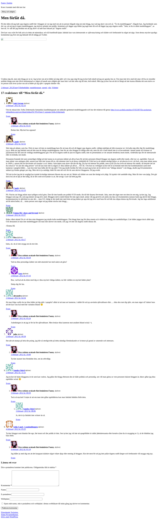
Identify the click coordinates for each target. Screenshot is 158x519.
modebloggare (35, 88)
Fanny (15, 88)
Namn (3, 490)
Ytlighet (21, 88)
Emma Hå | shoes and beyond (25, 213)
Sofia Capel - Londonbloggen (25, 427)
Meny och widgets (8, 12)
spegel (44, 88)
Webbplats (5, 499)
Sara (20, 273)
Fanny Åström (6, 3)
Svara (8, 116)
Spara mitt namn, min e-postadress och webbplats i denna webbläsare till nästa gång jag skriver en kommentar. (47, 504)
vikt (49, 88)
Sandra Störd (19, 370)
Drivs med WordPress (9, 517)
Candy (16, 142)
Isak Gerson (18, 103)
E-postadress (6, 494)
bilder (27, 88)
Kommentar (6, 485)
